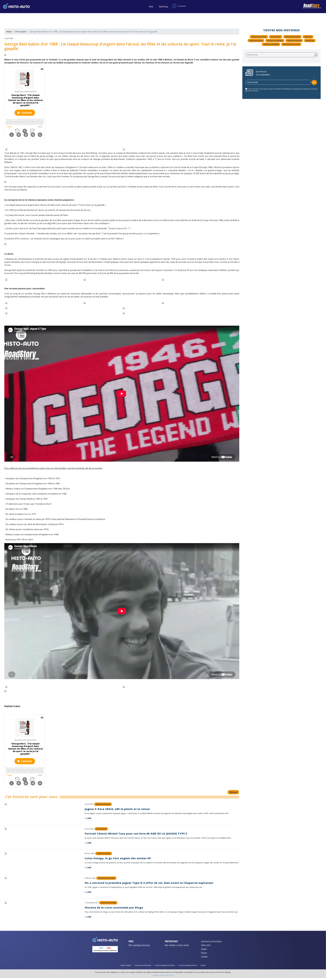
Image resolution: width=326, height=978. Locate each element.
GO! (314, 82)
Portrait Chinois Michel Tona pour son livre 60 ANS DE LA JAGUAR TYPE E (136, 833)
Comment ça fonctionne (211, 941)
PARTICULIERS (171, 941)
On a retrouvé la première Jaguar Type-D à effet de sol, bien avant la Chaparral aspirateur (149, 883)
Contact (204, 956)
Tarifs (151, 6)
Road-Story (163, 6)
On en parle (20, 31)
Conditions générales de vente (188, 965)
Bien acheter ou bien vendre (177, 945)
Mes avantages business (139, 945)
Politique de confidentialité (143, 965)
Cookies (203, 965)
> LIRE (88, 818)
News (9, 31)
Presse (204, 952)
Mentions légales (126, 965)
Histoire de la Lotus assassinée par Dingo (114, 907)
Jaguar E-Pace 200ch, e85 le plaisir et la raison (117, 809)
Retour (233, 792)
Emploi (204, 948)
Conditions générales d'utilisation (165, 965)
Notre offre (206, 945)
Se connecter (182, 6)
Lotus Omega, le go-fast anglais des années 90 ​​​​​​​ (118, 858)
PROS (131, 941)
